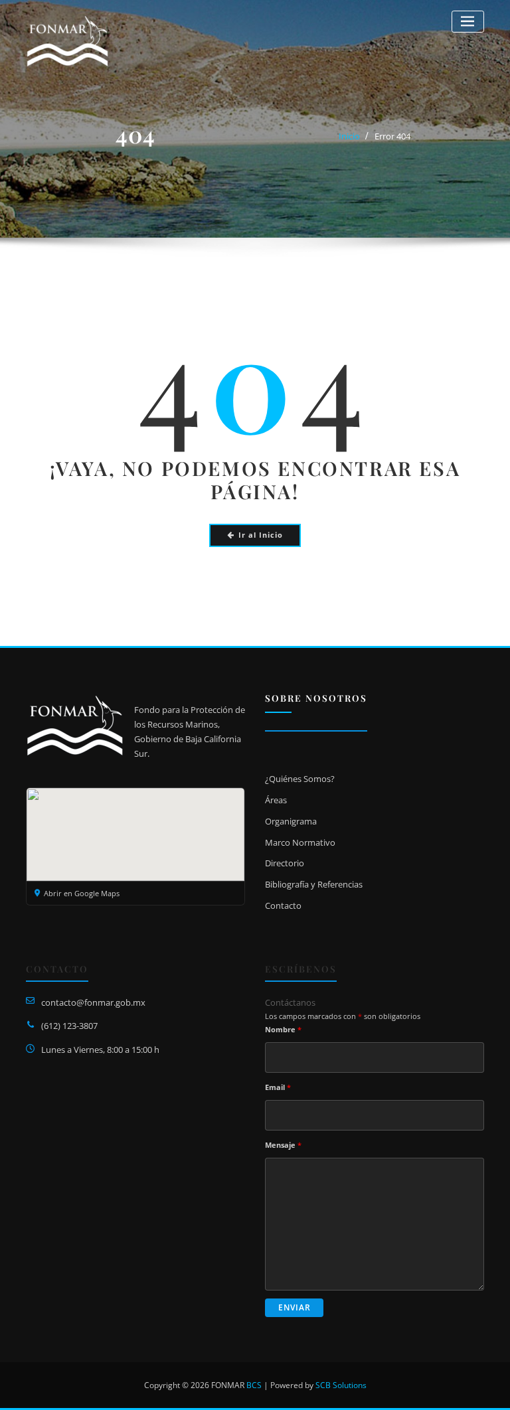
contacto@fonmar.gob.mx (93, 1002)
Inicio (349, 136)
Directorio (284, 863)
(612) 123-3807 (69, 1026)
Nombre (283, 1029)
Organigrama (291, 821)
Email (278, 1087)
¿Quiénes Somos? (300, 779)
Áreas (276, 800)
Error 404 (392, 136)
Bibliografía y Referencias (314, 884)
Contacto (283, 905)
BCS (254, 1385)
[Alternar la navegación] (468, 22)
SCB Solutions (341, 1385)
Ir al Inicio (260, 535)
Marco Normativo (300, 842)
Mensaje (283, 1145)
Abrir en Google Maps (82, 893)
